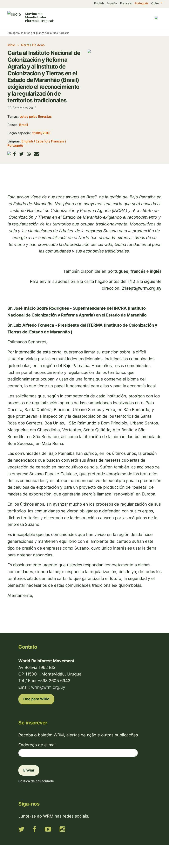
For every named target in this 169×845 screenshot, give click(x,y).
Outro (155, 3)
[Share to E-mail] (36, 154)
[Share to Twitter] (21, 154)
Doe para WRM (36, 699)
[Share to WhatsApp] (29, 154)
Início (11, 45)
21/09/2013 (41, 133)
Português (142, 3)
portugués (118, 271)
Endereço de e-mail (37, 744)
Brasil (23, 125)
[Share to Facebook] (14, 154)
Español (112, 3)
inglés (156, 271)
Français (126, 3)
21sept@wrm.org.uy (142, 288)
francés (137, 271)
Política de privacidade (36, 781)
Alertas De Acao (33, 45)
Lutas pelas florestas (36, 116)
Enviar (28, 770)
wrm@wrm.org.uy (48, 687)
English (99, 3)
